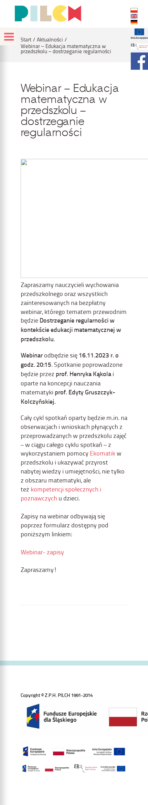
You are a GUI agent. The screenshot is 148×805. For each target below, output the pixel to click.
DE (134, 22)
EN (134, 16)
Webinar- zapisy (42, 551)
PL (134, 10)
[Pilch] (47, 13)
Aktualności (50, 39)
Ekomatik (102, 453)
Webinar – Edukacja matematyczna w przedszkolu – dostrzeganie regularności (66, 49)
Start (26, 39)
